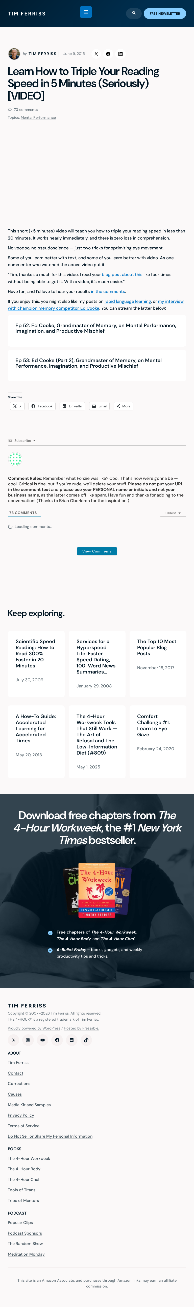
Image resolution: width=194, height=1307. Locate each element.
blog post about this (122, 274)
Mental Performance (38, 117)
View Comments (97, 551)
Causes (15, 1094)
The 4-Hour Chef (24, 1179)
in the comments (108, 291)
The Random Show (25, 1243)
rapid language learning (128, 301)
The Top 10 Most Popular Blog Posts (156, 647)
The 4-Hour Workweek (29, 1158)
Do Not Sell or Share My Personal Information (50, 1136)
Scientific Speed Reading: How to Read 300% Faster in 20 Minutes (35, 653)
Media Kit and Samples (29, 1104)
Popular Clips (20, 1222)
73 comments (25, 109)
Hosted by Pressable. (81, 1028)
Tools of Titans (21, 1190)
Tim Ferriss (18, 1062)
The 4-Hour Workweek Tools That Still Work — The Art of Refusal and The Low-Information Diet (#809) (96, 734)
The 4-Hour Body (24, 1169)
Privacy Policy (21, 1115)
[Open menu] (86, 12)
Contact (15, 1073)
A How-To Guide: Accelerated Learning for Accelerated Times (35, 728)
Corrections (19, 1083)
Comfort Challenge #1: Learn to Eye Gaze (153, 725)
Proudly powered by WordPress (34, 1028)
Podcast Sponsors (25, 1233)
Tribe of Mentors (23, 1200)
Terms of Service (23, 1125)
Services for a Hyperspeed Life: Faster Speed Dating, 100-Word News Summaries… (95, 656)
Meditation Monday (26, 1254)
